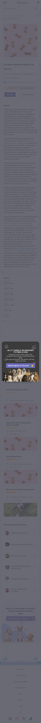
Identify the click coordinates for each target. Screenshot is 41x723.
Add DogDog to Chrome (18, 366)
